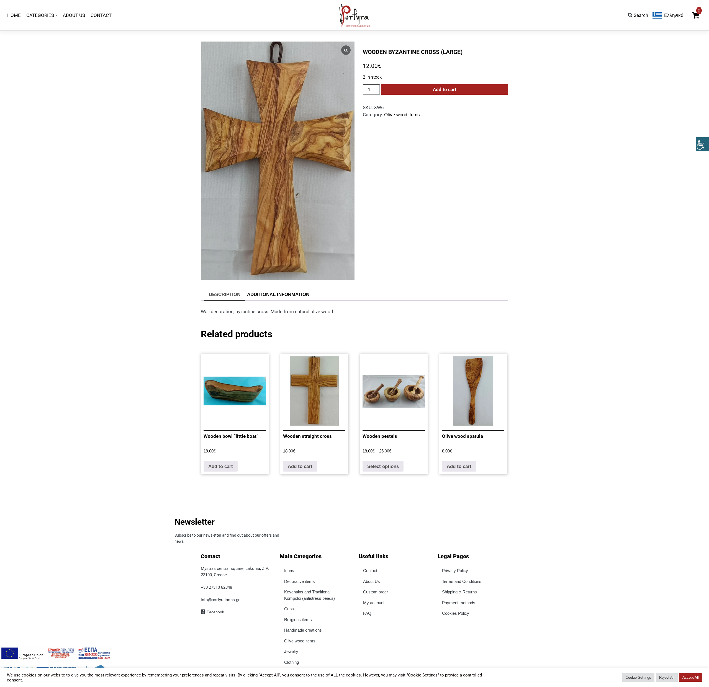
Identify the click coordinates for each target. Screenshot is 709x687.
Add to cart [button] (220, 466)
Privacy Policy (455, 570)
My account (373, 602)
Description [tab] (224, 294)
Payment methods (458, 602)
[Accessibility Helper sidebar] (702, 144)
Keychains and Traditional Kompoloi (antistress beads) (309, 595)
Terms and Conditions (461, 581)
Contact (370, 570)
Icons (289, 570)
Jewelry (291, 651)
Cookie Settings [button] (638, 677)
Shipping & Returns (459, 592)
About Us (371, 581)
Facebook (215, 612)
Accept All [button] (690, 677)
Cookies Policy (455, 613)
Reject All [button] (666, 677)
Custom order (375, 592)
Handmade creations (303, 630)
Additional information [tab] (278, 294)
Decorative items (299, 581)
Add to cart (444, 89)
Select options (383, 466)
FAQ (367, 613)
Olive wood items (402, 114)
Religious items (298, 619)
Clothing (291, 662)
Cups (289, 608)
